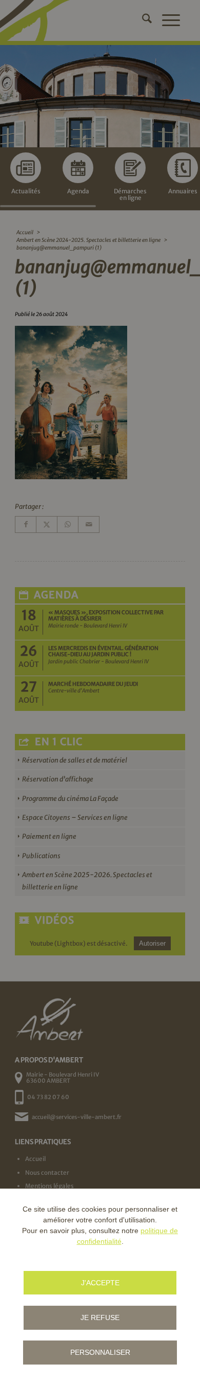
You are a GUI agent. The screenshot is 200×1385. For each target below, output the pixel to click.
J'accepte (100, 1283)
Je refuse (100, 1317)
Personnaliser (100, 1352)
